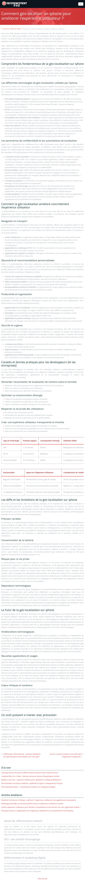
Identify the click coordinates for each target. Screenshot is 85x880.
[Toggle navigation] (80, 4)
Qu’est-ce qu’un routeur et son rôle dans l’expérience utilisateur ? (66, 755)
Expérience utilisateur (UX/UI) (12, 29)
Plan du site (42, 879)
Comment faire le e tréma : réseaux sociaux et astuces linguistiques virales (30, 776)
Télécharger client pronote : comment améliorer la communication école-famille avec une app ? (22, 755)
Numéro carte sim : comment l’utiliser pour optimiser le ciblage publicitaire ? (31, 780)
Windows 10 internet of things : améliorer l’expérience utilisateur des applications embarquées (38, 800)
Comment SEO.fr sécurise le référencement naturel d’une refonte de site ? (30, 773)
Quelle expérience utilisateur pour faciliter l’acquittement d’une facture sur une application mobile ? (40, 807)
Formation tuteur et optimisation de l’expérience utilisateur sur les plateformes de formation (37, 811)
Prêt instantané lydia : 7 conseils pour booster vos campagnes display (28, 787)
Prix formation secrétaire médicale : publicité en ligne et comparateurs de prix (31, 783)
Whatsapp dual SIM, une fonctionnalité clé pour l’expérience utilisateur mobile (32, 804)
